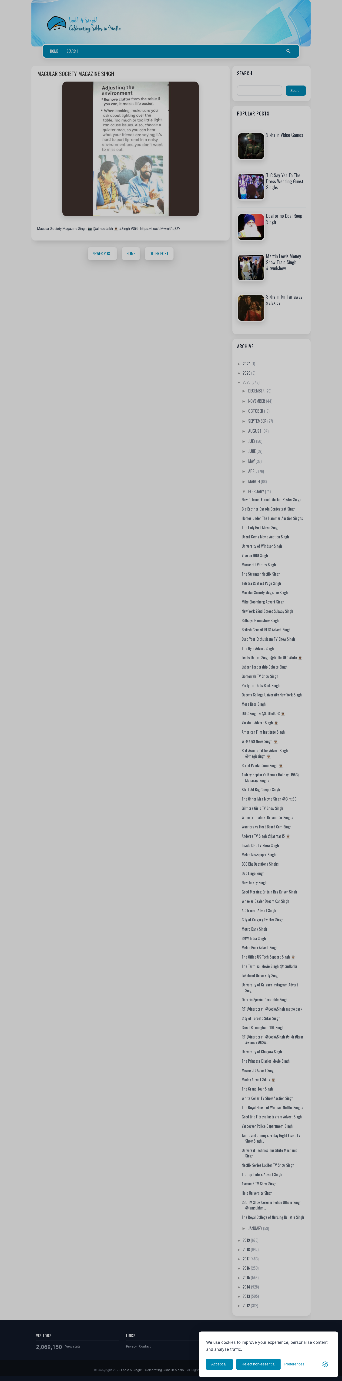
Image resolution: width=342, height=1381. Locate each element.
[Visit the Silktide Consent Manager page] (325, 1364)
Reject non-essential (258, 1364)
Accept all (219, 1364)
